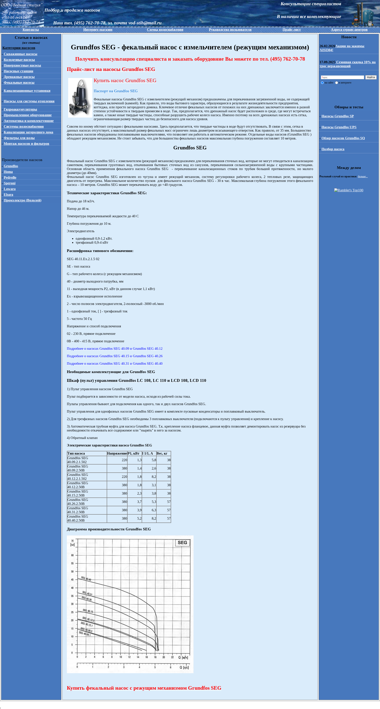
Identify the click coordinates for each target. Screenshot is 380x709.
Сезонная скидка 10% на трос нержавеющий (348, 64)
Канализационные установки (27, 90)
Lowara (10, 189)
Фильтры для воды (19, 138)
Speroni (9, 183)
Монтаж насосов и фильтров (26, 143)
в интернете (345, 82)
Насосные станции (18, 71)
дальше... (363, 176)
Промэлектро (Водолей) (22, 200)
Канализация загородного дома (28, 132)
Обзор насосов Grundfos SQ (343, 138)
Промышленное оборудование (28, 115)
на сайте (329, 82)
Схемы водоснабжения (165, 29)
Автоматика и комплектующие (29, 121)
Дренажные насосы (19, 77)
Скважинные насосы (20, 54)
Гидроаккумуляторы (20, 109)
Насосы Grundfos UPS (339, 127)
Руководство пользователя (230, 29)
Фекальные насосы (19, 82)
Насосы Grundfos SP (338, 116)
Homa (8, 172)
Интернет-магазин (97, 29)
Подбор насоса (333, 149)
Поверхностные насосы (22, 65)
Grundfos (11, 166)
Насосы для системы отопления (29, 101)
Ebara (8, 194)
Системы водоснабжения (24, 126)
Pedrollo (10, 177)
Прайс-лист (292, 29)
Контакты (31, 29)
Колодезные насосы (19, 60)
